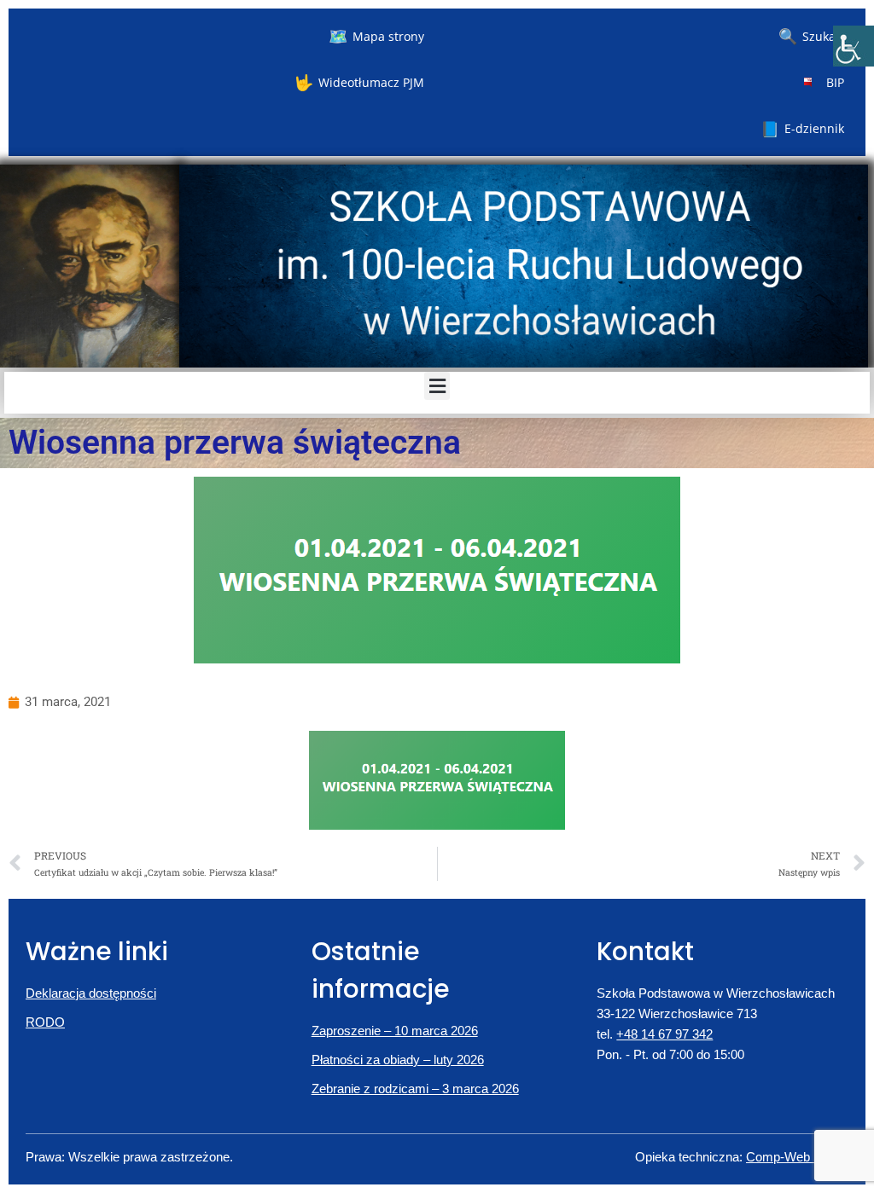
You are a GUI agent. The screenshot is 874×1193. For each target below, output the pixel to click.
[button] (437, 386)
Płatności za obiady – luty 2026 (398, 1059)
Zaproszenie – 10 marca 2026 (395, 1030)
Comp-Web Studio (797, 1157)
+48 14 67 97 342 (664, 1034)
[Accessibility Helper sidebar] (853, 46)
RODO (45, 1022)
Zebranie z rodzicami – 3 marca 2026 (415, 1088)
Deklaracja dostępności (91, 993)
